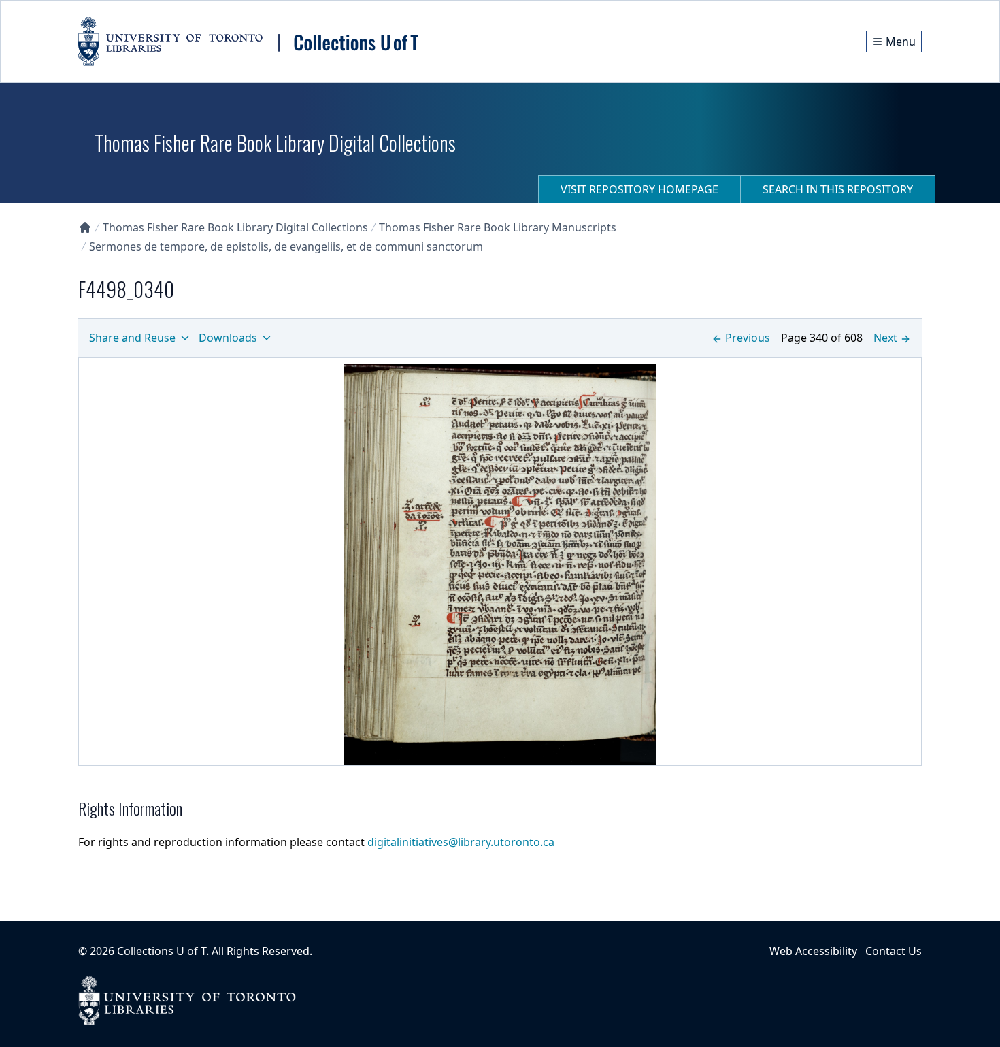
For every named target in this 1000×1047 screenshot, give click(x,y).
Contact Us (893, 951)
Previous (747, 337)
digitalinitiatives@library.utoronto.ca (460, 842)
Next (885, 337)
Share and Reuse (132, 337)
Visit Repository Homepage (639, 189)
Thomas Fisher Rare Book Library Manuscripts (497, 227)
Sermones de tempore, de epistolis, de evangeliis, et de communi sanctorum (286, 246)
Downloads (228, 337)
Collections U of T (161, 951)
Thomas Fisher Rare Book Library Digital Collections (235, 227)
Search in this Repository (838, 189)
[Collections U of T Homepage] (85, 227)
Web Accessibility (813, 951)
